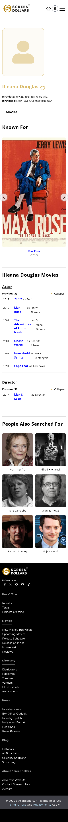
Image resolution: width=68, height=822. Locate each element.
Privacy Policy (42, 804)
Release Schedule (13, 638)
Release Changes (13, 643)
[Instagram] (16, 584)
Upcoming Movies (13, 634)
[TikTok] (29, 584)
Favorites (48, 9)
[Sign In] (55, 8)
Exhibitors (8, 673)
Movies (11, 112)
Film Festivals (10, 687)
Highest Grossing (13, 612)
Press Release (11, 731)
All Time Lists (10, 753)
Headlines (8, 727)
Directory (8, 660)
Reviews (7, 651)
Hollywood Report (13, 722)
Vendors (7, 682)
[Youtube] (22, 584)
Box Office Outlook (14, 713)
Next (64, 197)
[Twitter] (10, 584)
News (6, 700)
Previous (3, 197)
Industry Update (12, 718)
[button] (42, 88)
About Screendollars (16, 771)
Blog (5, 740)
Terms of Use (17, 804)
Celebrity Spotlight (14, 758)
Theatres (7, 678)
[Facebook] (5, 584)
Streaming (9, 762)
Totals (5, 607)
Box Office (9, 594)
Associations (10, 691)
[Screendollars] (16, 8)
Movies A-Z (9, 647)
